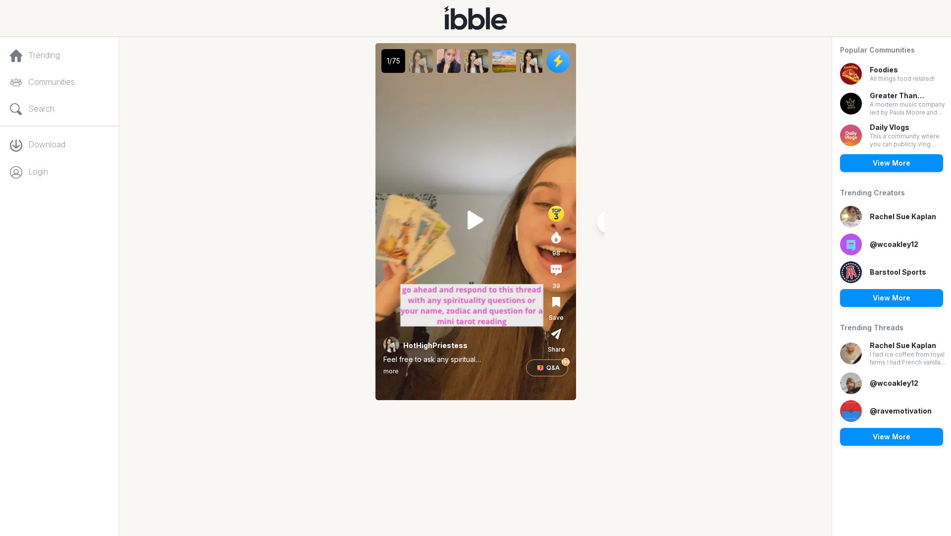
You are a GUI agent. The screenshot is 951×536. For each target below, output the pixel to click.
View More (891, 163)
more (391, 371)
